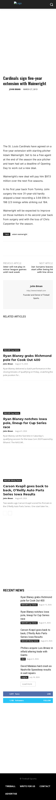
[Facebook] (6, 97)
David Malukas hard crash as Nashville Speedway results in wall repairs (36, 670)
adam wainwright (19, 234)
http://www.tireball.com (36, 290)
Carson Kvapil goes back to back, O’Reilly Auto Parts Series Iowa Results (25, 490)
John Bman (15, 89)
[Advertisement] (28, 38)
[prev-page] (5, 513)
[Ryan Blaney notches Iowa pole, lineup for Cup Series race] (28, 400)
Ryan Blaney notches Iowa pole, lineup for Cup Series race (25, 423)
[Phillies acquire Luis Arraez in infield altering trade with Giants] (10, 651)
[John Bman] (6, 89)
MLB (23, 659)
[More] (35, 97)
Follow (47, 700)
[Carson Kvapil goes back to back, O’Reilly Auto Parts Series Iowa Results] (28, 467)
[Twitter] (13, 97)
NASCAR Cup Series (11, 350)
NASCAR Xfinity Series (12, 480)
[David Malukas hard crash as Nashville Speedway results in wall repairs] (10, 669)
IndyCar (24, 677)
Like (49, 694)
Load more (27, 684)
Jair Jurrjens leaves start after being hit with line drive (42, 269)
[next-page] (10, 513)
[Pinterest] (20, 97)
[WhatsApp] (28, 97)
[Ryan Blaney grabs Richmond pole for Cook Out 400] (28, 336)
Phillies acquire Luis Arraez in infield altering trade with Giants (37, 652)
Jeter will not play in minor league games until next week (14, 269)
